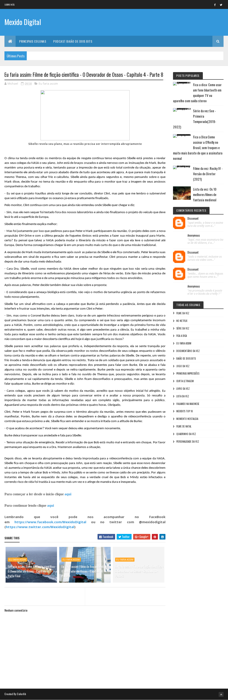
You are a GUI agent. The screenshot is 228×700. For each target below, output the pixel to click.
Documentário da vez (188, 351)
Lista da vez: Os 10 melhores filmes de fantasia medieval (204, 194)
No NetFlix (181, 321)
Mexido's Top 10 (184, 411)
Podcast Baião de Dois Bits (72, 41)
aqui (68, 494)
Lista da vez (182, 396)
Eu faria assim (48, 83)
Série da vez (182, 328)
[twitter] (221, 4)
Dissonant (193, 218)
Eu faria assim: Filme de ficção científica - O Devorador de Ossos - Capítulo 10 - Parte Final (32, 571)
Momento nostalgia (187, 419)
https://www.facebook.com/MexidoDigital (50, 522)
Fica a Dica (181, 336)
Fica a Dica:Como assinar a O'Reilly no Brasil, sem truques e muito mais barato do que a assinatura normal (197, 147)
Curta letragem (185, 381)
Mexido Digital (22, 22)
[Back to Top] (221, 694)
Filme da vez (182, 313)
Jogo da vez (182, 366)
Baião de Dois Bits (186, 358)
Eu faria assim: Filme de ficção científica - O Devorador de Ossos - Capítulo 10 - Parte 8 (139, 571)
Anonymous (193, 235)
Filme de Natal (183, 426)
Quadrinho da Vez (186, 434)
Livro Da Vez (183, 388)
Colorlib (21, 694)
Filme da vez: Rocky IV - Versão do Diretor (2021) (208, 173)
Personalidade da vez (187, 441)
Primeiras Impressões (187, 373)
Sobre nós (9, 4)
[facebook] (215, 4)
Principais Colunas (32, 41)
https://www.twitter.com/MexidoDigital (40, 527)
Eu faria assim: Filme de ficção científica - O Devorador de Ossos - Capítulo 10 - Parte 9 (85, 571)
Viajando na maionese (187, 404)
